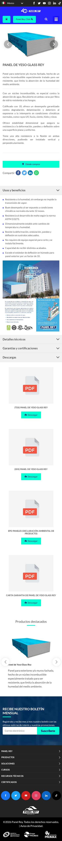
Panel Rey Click (23, 19)
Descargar (33, 415)
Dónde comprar (32, 164)
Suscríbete (48, 731)
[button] (8, 44)
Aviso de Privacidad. (31, 825)
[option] (31, 43)
